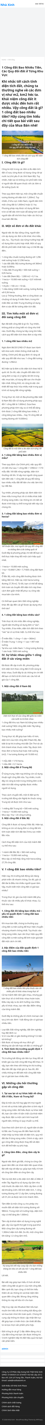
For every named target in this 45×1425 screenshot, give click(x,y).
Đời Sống (11, 60)
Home (4, 60)
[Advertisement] (22, 31)
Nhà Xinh (7, 5)
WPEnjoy (39, 1419)
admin (5, 1348)
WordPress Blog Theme (24, 1419)
